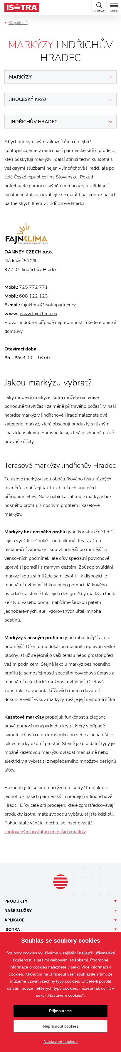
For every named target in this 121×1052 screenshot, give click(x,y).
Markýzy (20, 77)
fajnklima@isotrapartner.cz (48, 305)
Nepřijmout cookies (60, 1026)
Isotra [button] (12, 929)
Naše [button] (18, 911)
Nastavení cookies (60, 1041)
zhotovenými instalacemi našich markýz (45, 832)
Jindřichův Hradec (33, 121)
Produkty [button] (16, 901)
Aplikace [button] (14, 920)
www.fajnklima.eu (38, 313)
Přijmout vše (60, 1010)
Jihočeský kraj (27, 99)
